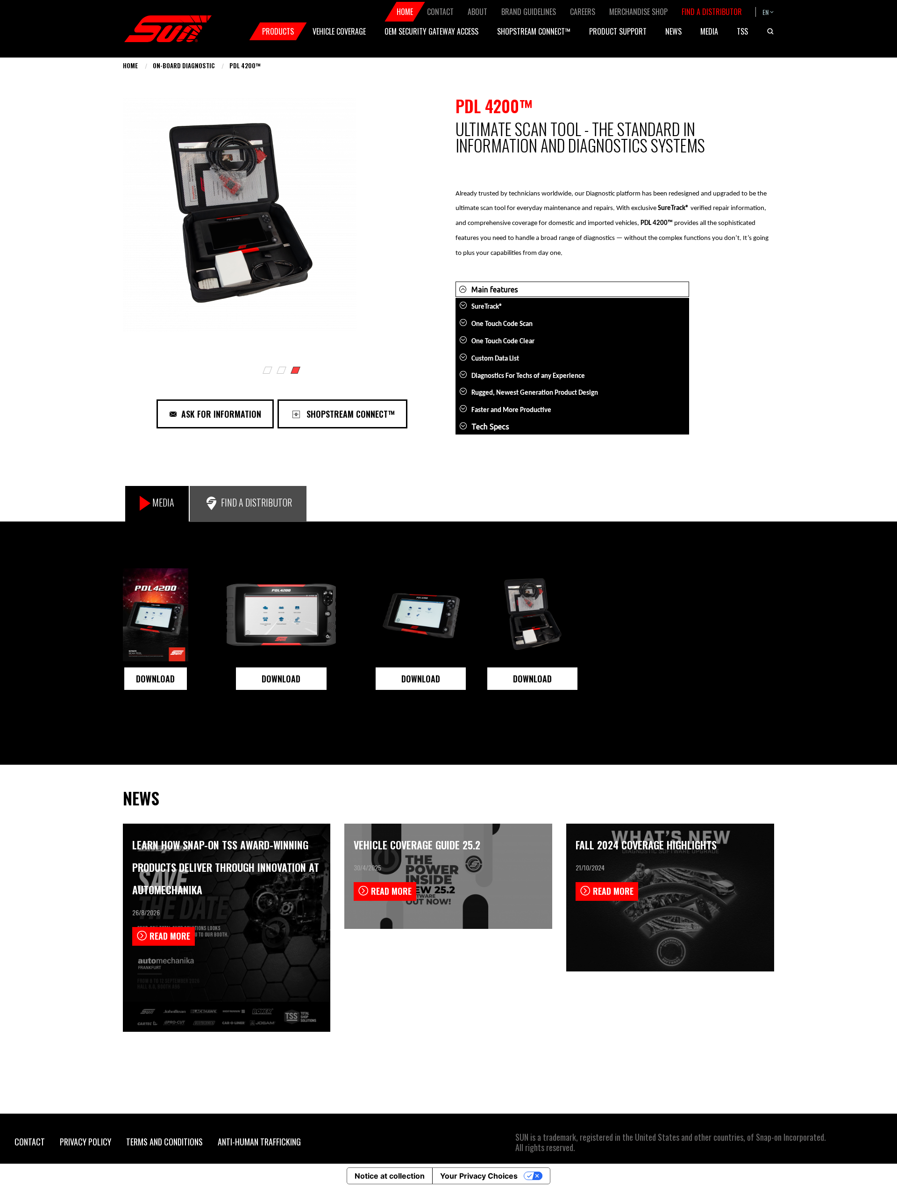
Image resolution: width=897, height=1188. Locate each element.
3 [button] (296, 371)
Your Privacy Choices (479, 1176)
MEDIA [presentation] (163, 502)
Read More (170, 936)
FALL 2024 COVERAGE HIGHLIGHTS (646, 844)
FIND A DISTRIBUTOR (256, 502)
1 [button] (268, 371)
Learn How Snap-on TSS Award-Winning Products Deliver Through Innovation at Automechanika (225, 867)
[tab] (157, 504)
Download (281, 679)
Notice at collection (390, 1176)
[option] (282, 224)
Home (130, 65)
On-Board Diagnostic (183, 65)
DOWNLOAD (155, 679)
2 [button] (282, 371)
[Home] (168, 28)
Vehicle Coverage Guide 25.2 (417, 844)
